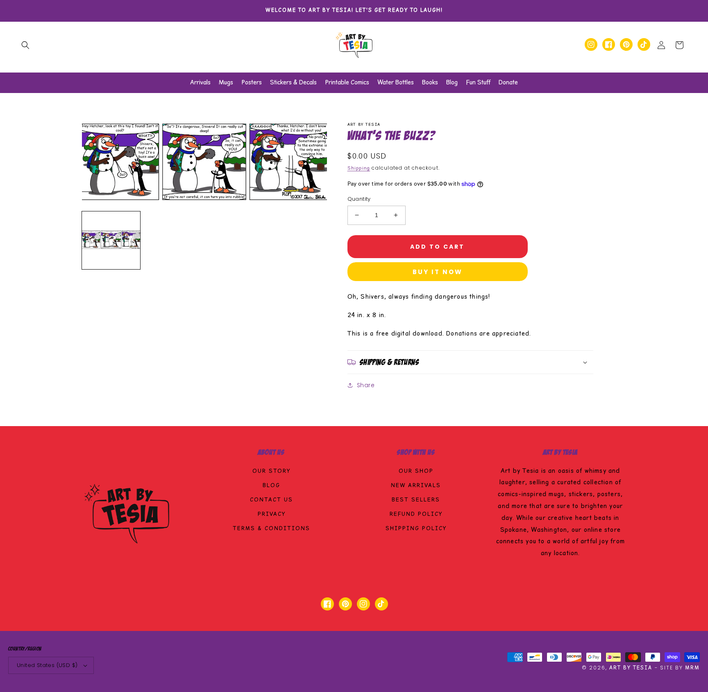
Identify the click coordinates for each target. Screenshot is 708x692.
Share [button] (366, 385)
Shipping (358, 168)
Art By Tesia (630, 668)
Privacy (272, 514)
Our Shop (416, 471)
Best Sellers (416, 500)
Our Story (271, 471)
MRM (692, 668)
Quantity (359, 199)
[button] (25, 45)
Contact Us (271, 500)
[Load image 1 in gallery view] (111, 240)
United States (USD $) (47, 665)
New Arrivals (416, 486)
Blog (271, 486)
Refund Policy (416, 514)
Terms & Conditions (271, 529)
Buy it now (438, 272)
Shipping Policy (416, 529)
